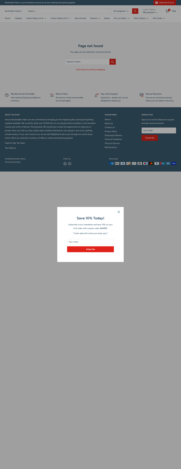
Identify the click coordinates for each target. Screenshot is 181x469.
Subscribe (90, 249)
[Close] (119, 212)
